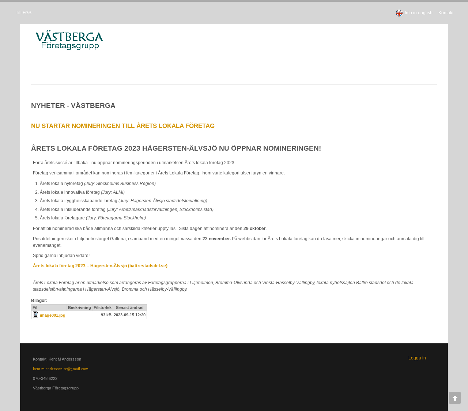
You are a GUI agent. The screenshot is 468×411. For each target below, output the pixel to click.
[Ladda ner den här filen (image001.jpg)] (27, 315)
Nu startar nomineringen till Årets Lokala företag (114, 125)
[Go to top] (455, 398)
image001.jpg (44, 315)
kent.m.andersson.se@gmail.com (52, 368)
